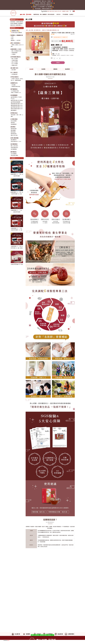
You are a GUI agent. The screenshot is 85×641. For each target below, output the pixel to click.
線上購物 (23, 14)
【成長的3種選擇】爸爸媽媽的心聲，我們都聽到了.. (17, 23)
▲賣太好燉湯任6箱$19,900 (17, 108)
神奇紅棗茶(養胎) (14, 155)
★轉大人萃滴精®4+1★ (16, 92)
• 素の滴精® (13, 69)
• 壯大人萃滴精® (14, 63)
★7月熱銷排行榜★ (15, 91)
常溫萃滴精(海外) (14, 147)
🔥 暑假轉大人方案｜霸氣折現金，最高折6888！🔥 (42, 3)
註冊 (67, 11)
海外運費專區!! (14, 149)
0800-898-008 (50, 11)
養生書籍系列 (13, 139)
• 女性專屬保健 (14, 74)
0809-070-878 (58, 11)
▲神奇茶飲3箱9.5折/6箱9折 (17, 100)
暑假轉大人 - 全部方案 (15, 40)
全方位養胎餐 (13, 153)
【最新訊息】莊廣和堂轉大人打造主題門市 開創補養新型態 (16, 25)
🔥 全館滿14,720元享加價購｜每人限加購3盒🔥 (42, 6)
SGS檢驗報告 (49, 634)
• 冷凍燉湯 (13, 54)
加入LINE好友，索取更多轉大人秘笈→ (42, 635)
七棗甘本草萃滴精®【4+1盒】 (17, 264)
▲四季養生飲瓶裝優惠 (15, 102)
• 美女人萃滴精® (14, 62)
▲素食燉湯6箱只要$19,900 (17, 105)
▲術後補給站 (13, 110)
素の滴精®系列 (37, 30)
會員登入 (64, 11)
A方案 (12, 37)
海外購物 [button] (29, 14)
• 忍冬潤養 (13, 84)
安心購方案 (17, 634)
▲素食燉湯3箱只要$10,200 (17, 103)
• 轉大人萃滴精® (14, 58)
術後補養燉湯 (13, 124)
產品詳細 (31, 69)
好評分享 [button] (58, 14)
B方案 (12, 38)
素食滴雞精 (13, 130)
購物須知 (55, 69)
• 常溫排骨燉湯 (14, 52)
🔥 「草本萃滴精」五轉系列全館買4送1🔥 (43, 8)
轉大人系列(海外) (14, 145)
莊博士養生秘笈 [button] (51, 14)
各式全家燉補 (13, 120)
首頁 (27, 30)
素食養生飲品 (13, 133)
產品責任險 (60, 634)
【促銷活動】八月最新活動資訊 (16, 21)
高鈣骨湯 (13, 122)
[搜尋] (70, 11)
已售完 (58, 62)
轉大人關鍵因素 (43, 14)
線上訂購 (31, 30)
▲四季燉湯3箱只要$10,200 (17, 107)
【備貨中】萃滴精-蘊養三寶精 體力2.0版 (50, 30)
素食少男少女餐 (14, 135)
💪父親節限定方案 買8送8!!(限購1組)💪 (42, 5)
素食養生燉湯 (13, 128)
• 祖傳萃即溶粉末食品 (15, 86)
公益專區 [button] (71, 14)
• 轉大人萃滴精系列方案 (16, 51)
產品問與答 (67, 69)
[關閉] (52, 635)
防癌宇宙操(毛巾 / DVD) (16, 141)
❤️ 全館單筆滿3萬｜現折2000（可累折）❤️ (42, 1)
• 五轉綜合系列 (14, 65)
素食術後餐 (13, 132)
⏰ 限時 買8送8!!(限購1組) (16, 32)
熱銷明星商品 (36, 14)
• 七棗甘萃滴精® (14, 60)
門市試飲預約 (65, 14)
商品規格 (43, 69)
